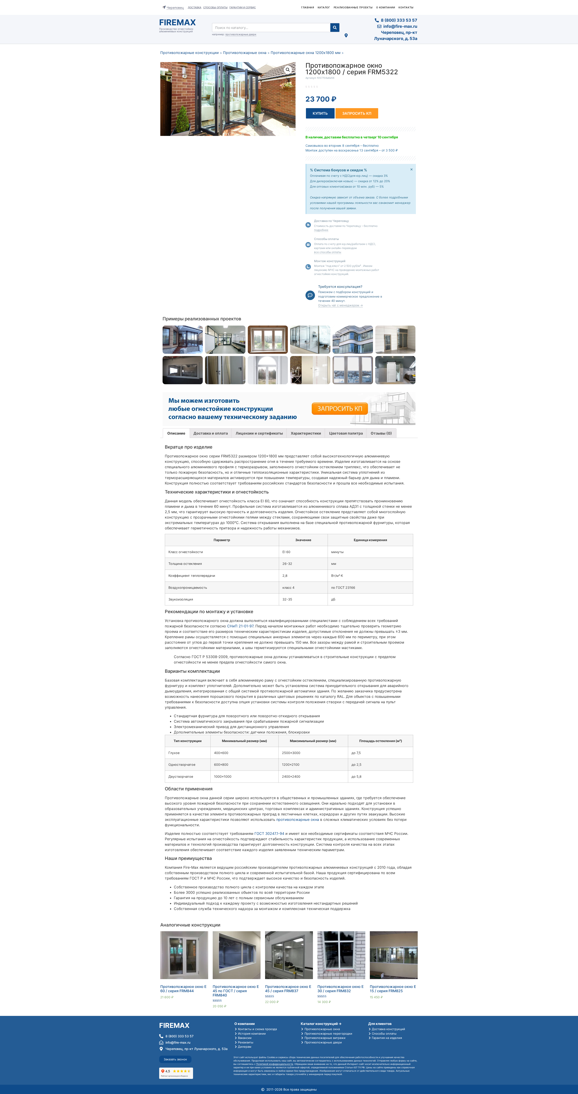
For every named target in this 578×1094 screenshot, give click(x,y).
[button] (320, 113)
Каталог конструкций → (321, 1024)
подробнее (321, 230)
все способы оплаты (327, 252)
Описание (176, 433)
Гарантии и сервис (242, 7)
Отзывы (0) (381, 433)
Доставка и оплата (210, 433)
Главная (307, 7)
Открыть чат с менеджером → (340, 305)
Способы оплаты (215, 7)
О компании (385, 7)
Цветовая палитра (346, 433)
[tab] (176, 433)
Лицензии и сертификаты (259, 433)
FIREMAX (177, 22)
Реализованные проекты (353, 7)
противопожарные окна (297, 819)
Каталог (324, 7)
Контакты (406, 7)
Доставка (194, 7)
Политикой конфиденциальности (274, 1064)
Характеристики (306, 433)
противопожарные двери (240, 34)
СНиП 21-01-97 (240, 626)
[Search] (334, 27)
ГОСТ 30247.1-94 (269, 833)
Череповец (175, 7)
